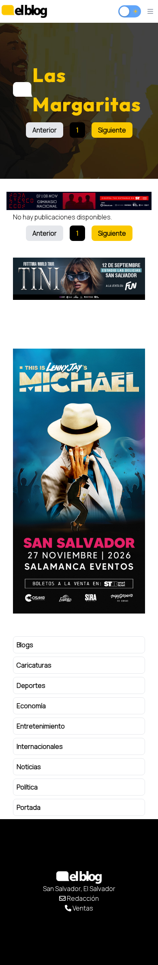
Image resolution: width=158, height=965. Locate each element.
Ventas (82, 908)
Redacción (82, 898)
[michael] (79, 481)
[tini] (79, 279)
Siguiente (112, 130)
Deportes (31, 685)
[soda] (79, 201)
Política (27, 787)
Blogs (25, 644)
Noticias (29, 766)
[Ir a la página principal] (24, 11)
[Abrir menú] (150, 11)
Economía (31, 705)
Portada (29, 807)
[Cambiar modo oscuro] (129, 11)
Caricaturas (34, 665)
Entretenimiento (41, 726)
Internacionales (40, 746)
